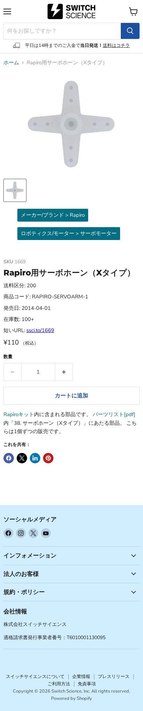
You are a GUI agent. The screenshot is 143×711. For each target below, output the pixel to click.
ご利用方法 (59, 684)
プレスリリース (113, 676)
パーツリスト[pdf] (114, 414)
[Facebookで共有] (8, 458)
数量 (7, 356)
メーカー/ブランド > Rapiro (53, 215)
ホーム (11, 63)
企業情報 (81, 676)
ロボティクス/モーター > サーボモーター (69, 233)
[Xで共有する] (22, 458)
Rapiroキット (18, 414)
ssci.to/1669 (40, 330)
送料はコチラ (116, 45)
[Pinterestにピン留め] (48, 458)
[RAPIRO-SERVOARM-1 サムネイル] (15, 190)
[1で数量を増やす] (64, 372)
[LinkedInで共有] (35, 458)
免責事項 (87, 684)
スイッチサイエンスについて (35, 676)
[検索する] (130, 31)
